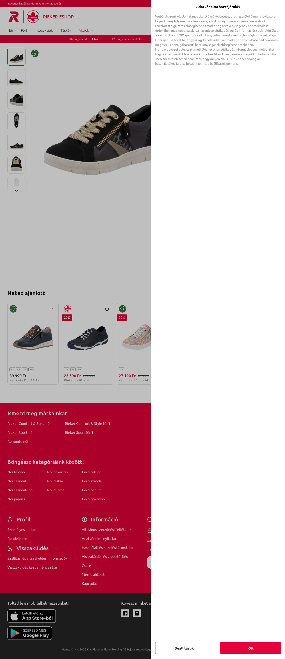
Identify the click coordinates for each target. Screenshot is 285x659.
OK (250, 648)
